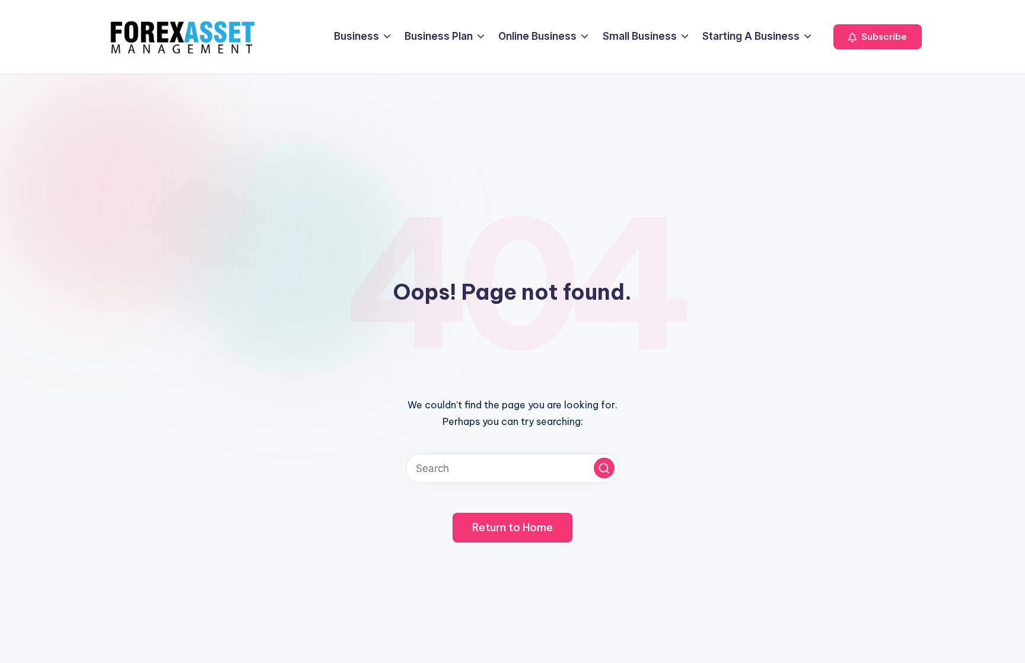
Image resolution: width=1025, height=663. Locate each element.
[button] (877, 36)
